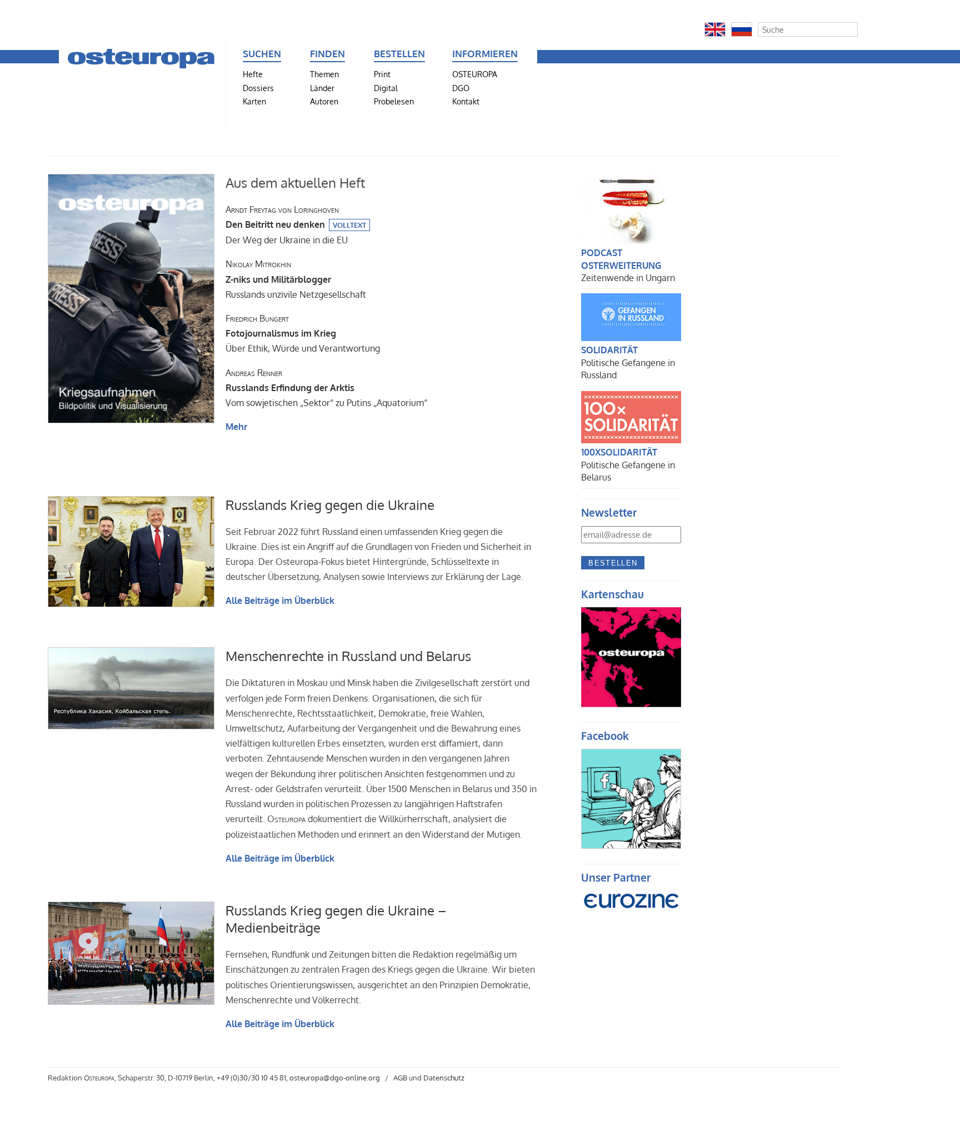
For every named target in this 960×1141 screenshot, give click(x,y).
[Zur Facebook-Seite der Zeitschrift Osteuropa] (631, 845)
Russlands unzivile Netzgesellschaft (296, 278)
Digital (386, 88)
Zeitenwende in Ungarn (628, 277)
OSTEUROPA (474, 74)
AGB (400, 1077)
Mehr (236, 426)
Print (382, 74)
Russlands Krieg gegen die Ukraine (330, 504)
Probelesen (394, 101)
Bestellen (612, 563)
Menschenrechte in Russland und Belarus (348, 655)
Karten (254, 101)
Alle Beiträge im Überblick (280, 600)
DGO (460, 88)
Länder (322, 88)
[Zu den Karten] (631, 703)
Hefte (253, 74)
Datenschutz (443, 1077)
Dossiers (258, 88)
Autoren (324, 101)
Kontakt (465, 101)
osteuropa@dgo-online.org (334, 1077)
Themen (324, 74)
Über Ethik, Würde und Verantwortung (303, 333)
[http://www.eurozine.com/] (631, 914)
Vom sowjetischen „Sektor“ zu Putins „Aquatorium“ (326, 387)
